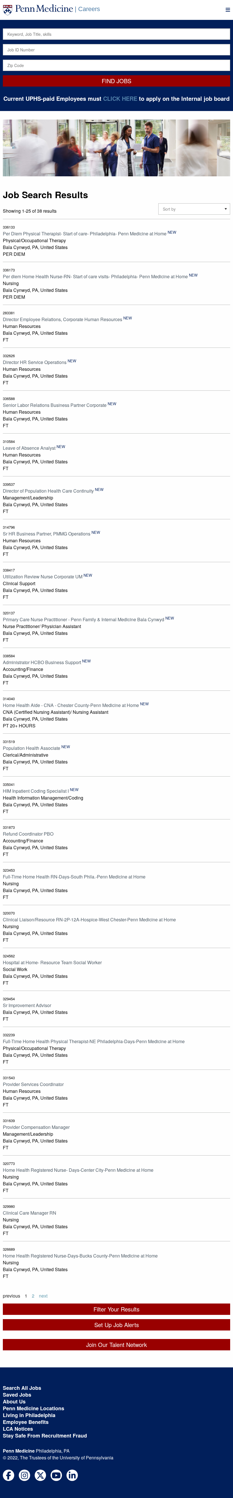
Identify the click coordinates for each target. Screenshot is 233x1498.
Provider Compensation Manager (36, 1127)
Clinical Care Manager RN (29, 1213)
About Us (14, 1401)
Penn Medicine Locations (33, 1408)
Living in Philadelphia (29, 1415)
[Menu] (228, 10)
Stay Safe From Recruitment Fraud (45, 1435)
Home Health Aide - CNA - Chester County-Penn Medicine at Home (71, 705)
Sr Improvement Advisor (27, 1005)
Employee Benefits (26, 1422)
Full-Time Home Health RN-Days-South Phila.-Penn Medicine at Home (74, 876)
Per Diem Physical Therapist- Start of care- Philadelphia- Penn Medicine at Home (85, 233)
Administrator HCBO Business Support (42, 662)
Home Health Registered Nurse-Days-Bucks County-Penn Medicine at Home (80, 1255)
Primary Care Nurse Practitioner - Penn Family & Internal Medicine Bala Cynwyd (83, 619)
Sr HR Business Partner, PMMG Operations (46, 533)
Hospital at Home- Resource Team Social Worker (52, 962)
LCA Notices (18, 1428)
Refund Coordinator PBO (28, 833)
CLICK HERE (120, 98)
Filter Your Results (116, 1309)
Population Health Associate (31, 748)
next (43, 1295)
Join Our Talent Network (116, 1344)
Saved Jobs (17, 1394)
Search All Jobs (22, 1388)
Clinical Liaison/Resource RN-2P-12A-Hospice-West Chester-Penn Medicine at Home (89, 919)
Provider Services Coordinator (33, 1084)
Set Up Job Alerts (116, 1325)
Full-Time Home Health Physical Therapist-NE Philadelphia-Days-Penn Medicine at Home (94, 1041)
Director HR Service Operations (34, 362)
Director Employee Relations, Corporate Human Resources (62, 319)
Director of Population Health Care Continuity (48, 491)
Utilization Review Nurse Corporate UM (42, 576)
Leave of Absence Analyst (29, 448)
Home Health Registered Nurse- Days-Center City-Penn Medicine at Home (78, 1170)
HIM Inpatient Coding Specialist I (36, 791)
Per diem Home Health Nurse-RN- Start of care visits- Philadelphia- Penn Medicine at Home (95, 276)
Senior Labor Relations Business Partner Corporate (55, 405)
